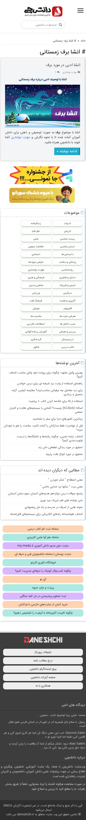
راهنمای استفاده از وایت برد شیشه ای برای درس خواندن (50, 383)
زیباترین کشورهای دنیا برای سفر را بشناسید (58, 419)
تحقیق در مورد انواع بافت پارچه (64, 454)
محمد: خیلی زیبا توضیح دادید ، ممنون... (61, 715)
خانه (83, 40)
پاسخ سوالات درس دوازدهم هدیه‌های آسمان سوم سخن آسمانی (45, 493)
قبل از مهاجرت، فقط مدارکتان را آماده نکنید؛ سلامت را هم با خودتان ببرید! (43, 427)
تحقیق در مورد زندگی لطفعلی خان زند (60, 447)
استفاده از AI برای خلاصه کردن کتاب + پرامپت (55, 401)
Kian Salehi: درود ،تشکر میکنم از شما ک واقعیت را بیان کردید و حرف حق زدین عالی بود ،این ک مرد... (47, 745)
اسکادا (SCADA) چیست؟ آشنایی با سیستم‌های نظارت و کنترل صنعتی (46, 410)
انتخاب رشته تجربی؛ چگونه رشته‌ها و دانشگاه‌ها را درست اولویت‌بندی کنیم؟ (50, 438)
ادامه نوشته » (67, 151)
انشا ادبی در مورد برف (63, 65)
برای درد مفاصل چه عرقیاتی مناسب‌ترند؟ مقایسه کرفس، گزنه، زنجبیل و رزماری (47, 392)
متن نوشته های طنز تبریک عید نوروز (61, 500)
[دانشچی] (43, 12)
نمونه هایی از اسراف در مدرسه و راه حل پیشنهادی (54, 507)
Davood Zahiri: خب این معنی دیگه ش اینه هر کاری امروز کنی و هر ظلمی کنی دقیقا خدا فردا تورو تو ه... (44, 735)
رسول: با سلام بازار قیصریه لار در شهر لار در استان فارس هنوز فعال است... (46, 724)
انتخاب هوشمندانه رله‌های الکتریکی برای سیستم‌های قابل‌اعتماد (46, 514)
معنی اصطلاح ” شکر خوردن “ (65, 480)
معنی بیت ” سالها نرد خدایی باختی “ (61, 486)
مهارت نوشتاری (69, 72)
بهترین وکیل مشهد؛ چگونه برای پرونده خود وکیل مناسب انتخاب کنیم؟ (46, 374)
